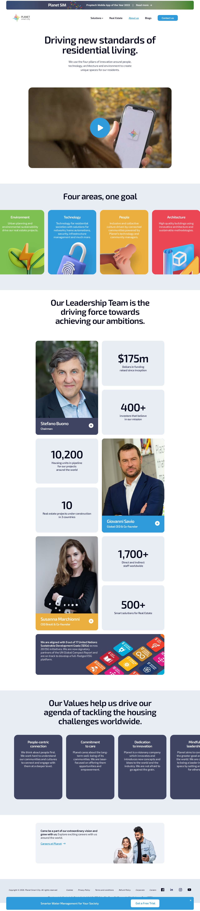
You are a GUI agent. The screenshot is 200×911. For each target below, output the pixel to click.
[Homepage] (21, 18)
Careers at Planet (51, 843)
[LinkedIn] (171, 891)
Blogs (148, 17)
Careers (153, 890)
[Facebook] (163, 891)
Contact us (168, 17)
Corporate (140, 890)
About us (134, 17)
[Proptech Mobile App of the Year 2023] (100, 5)
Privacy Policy (84, 890)
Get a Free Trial (145, 903)
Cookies (69, 890)
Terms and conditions (104, 890)
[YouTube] (189, 891)
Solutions (96, 17)
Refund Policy (124, 890)
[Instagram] (180, 891)
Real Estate (115, 17)
